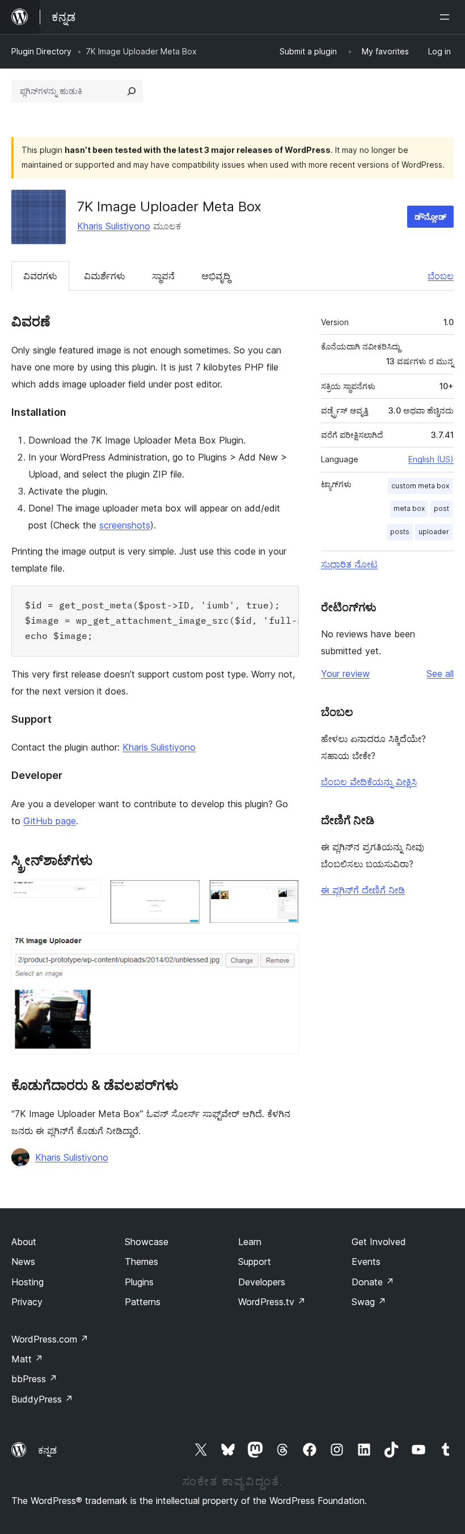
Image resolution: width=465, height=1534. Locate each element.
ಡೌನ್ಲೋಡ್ (430, 216)
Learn (249, 1241)
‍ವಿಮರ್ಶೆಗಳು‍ (104, 276)
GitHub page (49, 820)
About (23, 1241)
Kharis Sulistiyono (113, 226)
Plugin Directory (41, 51)
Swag (369, 1301)
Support (254, 1261)
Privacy (27, 1301)
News (23, 1261)
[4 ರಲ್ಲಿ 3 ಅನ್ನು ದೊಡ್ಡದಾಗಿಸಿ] (283, 895)
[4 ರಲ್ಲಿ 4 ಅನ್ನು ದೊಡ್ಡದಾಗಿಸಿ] (283, 948)
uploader (433, 531)
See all (440, 673)
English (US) (431, 459)
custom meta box (420, 485)
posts (399, 531)
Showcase (146, 1241)
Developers (261, 1282)
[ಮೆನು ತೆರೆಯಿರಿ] (447, 17)
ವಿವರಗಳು (40, 276)
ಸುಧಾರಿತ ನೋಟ (349, 564)
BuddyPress (42, 1399)
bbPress (34, 1378)
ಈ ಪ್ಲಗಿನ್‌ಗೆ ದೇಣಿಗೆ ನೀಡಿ (363, 890)
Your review (345, 673)
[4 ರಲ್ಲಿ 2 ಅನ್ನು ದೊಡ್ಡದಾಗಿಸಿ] (185, 895)
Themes (141, 1261)
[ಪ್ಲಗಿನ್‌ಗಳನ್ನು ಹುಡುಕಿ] (131, 91)
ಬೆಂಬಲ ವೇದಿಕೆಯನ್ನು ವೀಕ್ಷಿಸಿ (369, 781)
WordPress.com (49, 1339)
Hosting (27, 1282)
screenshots (124, 525)
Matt (27, 1359)
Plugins (139, 1282)
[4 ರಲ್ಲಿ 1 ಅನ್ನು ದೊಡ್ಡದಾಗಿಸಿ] (85, 895)
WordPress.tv (272, 1301)
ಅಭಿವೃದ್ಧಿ (215, 276)
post (441, 508)
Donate (373, 1282)
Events (366, 1261)
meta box (409, 508)
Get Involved (379, 1241)
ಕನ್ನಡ (47, 1450)
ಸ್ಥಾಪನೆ (163, 276)
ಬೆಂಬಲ (441, 276)
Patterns (142, 1301)
